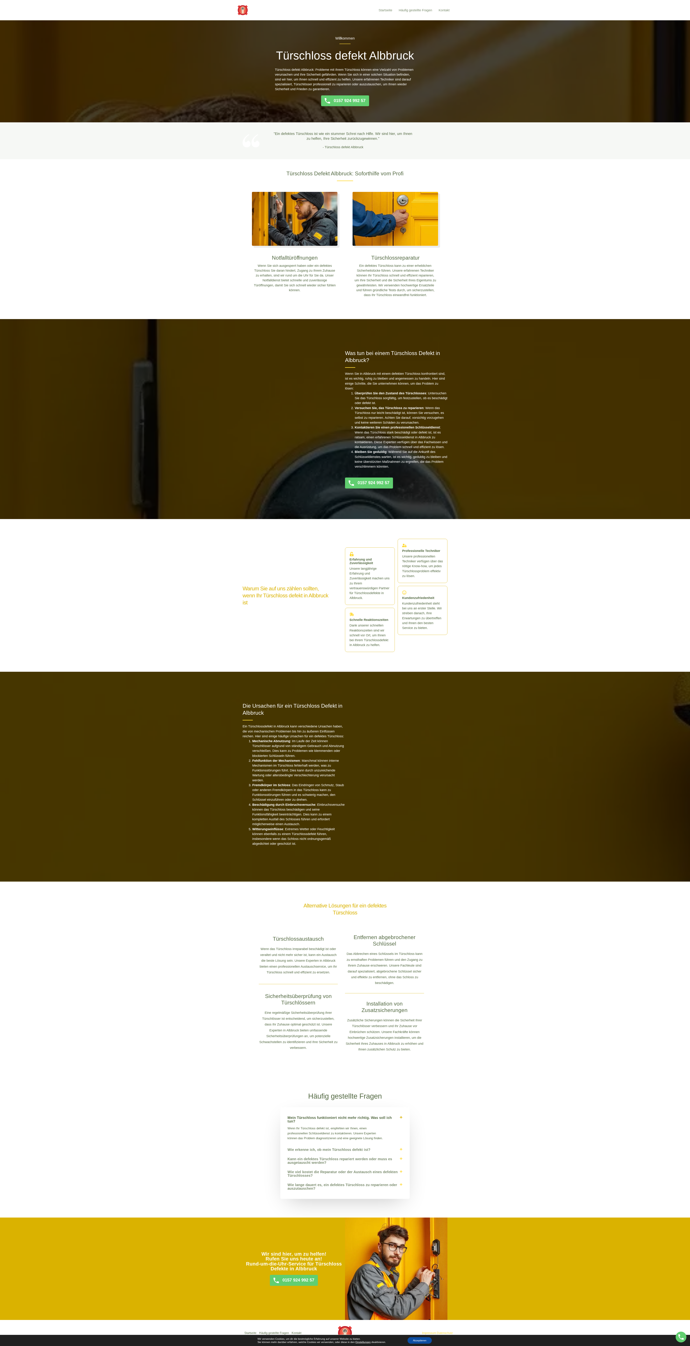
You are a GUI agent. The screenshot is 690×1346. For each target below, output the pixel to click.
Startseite (385, 10)
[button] (345, 1119)
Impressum (429, 1333)
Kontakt (444, 10)
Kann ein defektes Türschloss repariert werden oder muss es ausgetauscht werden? (340, 1161)
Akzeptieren (419, 1340)
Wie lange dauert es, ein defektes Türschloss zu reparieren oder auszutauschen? (342, 1186)
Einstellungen (363, 1342)
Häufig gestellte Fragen (415, 10)
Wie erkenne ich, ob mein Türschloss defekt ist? (329, 1150)
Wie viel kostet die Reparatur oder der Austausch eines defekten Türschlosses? (343, 1173)
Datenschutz (445, 1333)
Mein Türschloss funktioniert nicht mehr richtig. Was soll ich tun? (340, 1119)
